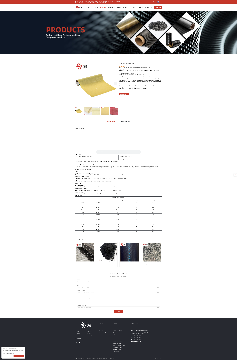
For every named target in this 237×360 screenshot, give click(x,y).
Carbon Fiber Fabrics (117, 330)
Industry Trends (103, 334)
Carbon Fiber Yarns (117, 343)
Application (133, 7)
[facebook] (156, 2)
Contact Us (147, 7)
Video (118, 7)
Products (102, 7)
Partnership (126, 7)
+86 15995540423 (102, 2)
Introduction (111, 121)
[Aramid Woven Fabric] (96, 83)
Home (89, 7)
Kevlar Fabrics (86, 56)
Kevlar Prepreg (116, 351)
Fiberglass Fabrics (117, 332)
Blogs (101, 330)
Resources (110, 7)
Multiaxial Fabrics (116, 337)
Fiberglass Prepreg (117, 349)
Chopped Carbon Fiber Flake (119, 345)
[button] (77, 83)
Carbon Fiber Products (118, 339)
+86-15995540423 (80, 2)
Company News (103, 332)
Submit (118, 311)
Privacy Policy (158, 358)
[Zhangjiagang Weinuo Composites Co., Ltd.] (78, 7)
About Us (96, 7)
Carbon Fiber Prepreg (117, 341)
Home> (77, 56)
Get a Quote (158, 7)
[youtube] (153, 2)
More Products (125, 121)
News (140, 7)
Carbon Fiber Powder (117, 347)
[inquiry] (235, 174)
